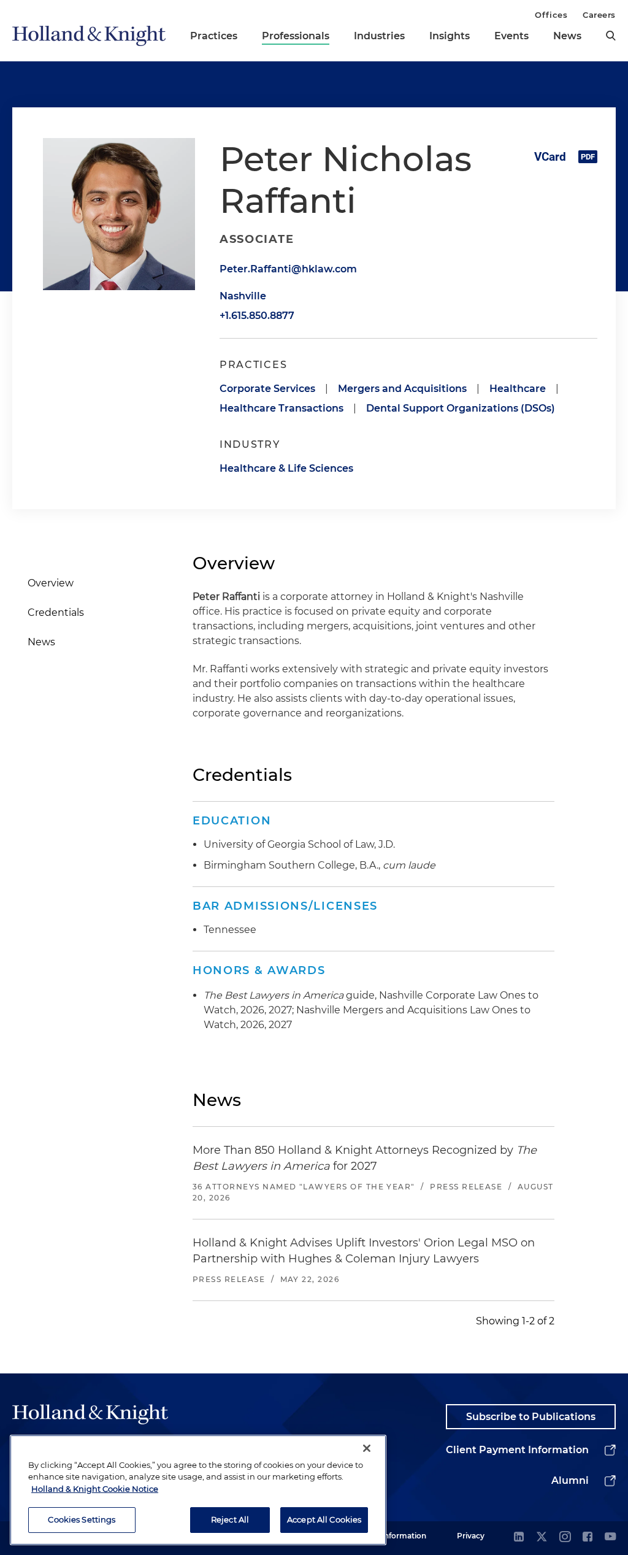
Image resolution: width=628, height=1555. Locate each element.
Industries (379, 36)
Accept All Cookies (324, 1519)
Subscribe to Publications (530, 1417)
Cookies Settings (81, 1519)
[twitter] (541, 1537)
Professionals (295, 36)
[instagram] (564, 1537)
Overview (51, 583)
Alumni (570, 1480)
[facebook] (587, 1537)
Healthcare (517, 388)
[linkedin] (519, 1537)
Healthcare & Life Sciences (286, 468)
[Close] (366, 1448)
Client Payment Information (517, 1450)
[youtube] (610, 1537)
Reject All (230, 1519)
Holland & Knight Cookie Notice (94, 1489)
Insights (449, 36)
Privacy (470, 1535)
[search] (611, 35)
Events (511, 36)
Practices (213, 36)
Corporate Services (267, 388)
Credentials (56, 612)
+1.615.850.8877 (257, 315)
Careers (599, 15)
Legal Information (393, 1535)
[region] (198, 1490)
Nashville (243, 296)
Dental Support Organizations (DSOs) (460, 408)
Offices (551, 15)
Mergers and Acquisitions (402, 388)
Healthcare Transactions (281, 408)
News (567, 36)
